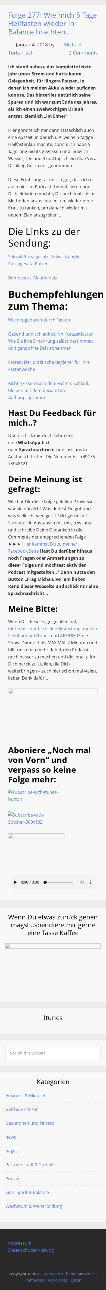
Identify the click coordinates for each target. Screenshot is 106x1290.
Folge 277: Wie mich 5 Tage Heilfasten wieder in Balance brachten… (52, 23)
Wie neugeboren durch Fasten (39, 320)
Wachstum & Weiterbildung (33, 1206)
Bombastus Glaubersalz (32, 278)
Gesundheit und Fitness (29, 1123)
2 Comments (83, 52)
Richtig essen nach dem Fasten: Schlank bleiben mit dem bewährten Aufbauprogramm (48, 390)
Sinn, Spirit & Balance (27, 1192)
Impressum (20, 1243)
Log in (76, 1280)
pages (11, 1151)
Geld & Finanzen (22, 1109)
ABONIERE (70, 636)
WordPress (57, 1280)
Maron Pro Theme (60, 1273)
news (10, 1137)
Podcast (13, 1178)
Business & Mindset (25, 1095)
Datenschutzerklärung (31, 1250)
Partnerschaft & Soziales (30, 1165)
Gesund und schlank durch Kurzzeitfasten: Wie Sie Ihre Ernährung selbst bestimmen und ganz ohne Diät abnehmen (51, 341)
